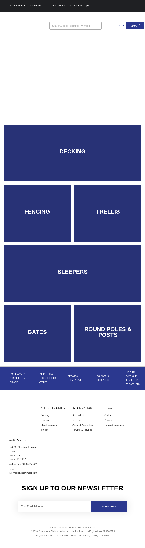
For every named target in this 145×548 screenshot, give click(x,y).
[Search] (97, 25)
